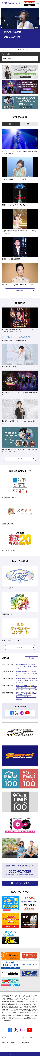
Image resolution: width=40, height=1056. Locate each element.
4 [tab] (21, 49)
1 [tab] (12, 49)
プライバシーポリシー (27, 1037)
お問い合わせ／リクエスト (9, 1042)
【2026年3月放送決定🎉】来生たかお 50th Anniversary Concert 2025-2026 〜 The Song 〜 (26, 696)
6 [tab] (27, 49)
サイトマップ (5, 1047)
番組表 (29, 5)
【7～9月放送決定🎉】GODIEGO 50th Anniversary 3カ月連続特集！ (27, 673)
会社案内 (4, 1037)
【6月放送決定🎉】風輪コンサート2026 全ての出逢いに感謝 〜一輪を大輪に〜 (27, 681)
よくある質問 (25, 1042)
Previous (1, 18)
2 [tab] (15, 49)
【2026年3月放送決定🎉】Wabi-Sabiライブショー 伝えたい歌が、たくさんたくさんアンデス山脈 (26, 688)
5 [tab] (24, 49)
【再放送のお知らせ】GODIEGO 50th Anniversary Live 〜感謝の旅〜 (26, 666)
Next (38, 18)
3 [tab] (18, 49)
